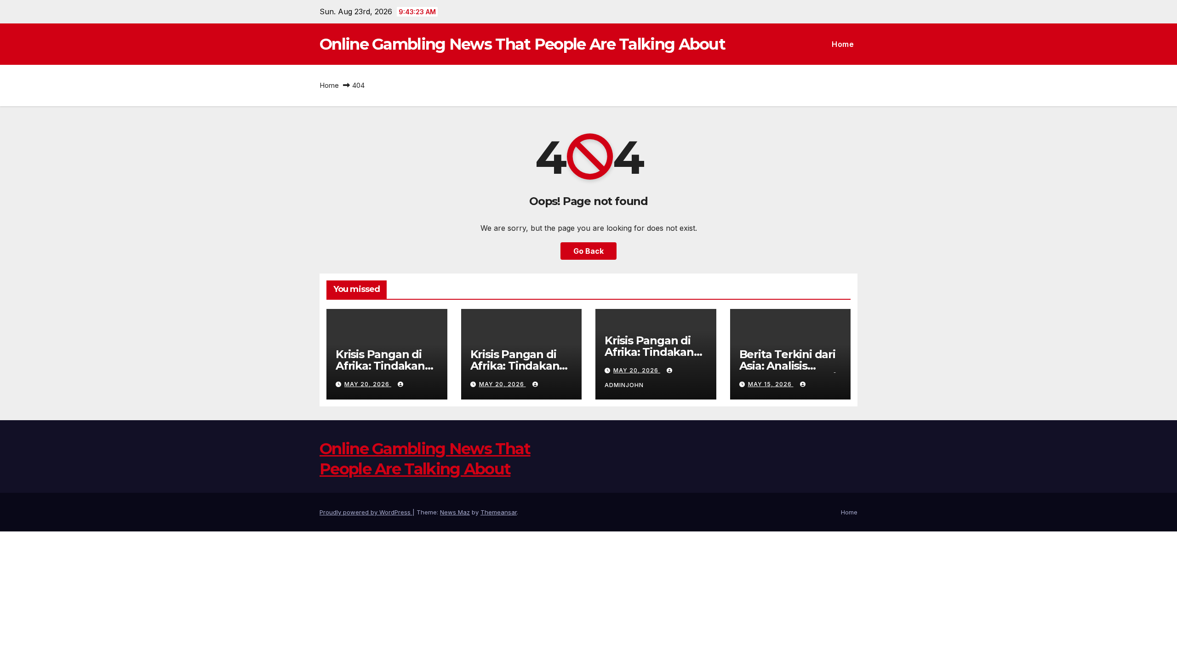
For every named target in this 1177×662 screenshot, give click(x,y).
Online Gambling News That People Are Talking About (522, 44)
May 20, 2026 (367, 384)
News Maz (455, 512)
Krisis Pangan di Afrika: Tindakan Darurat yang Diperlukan (380, 371)
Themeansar (498, 512)
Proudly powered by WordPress (366, 512)
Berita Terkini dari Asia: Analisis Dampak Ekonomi (787, 366)
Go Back (588, 251)
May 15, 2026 (771, 384)
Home (843, 44)
